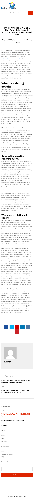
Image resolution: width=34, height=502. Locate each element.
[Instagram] (13, 482)
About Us (4, 433)
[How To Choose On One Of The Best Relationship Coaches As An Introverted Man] (6, 327)
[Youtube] (10, 482)
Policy (3, 451)
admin (18, 40)
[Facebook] (1, 482)
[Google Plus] (7, 482)
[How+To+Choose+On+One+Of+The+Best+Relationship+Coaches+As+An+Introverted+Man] (12, 327)
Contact (4, 441)
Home (3, 430)
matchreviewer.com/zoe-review (11, 59)
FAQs (3, 457)
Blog (2, 438)
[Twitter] (4, 482)
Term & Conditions (7, 454)
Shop (3, 435)
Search (30, 13)
